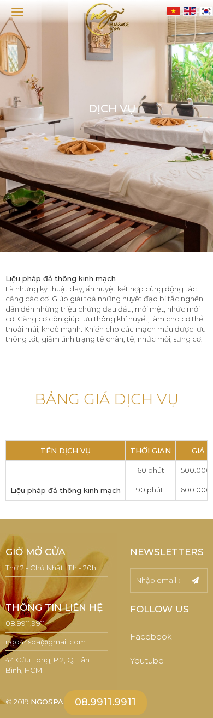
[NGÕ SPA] (106, 19)
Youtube (147, 660)
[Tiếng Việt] (172, 10)
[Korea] (205, 10)
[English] (189, 10)
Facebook (151, 636)
